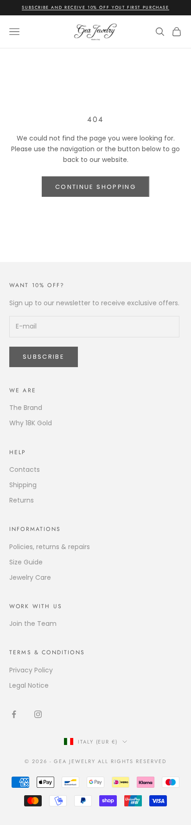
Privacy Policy (31, 670)
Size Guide (26, 562)
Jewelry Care (30, 577)
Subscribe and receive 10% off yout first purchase (95, 7)
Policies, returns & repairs (49, 546)
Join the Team (33, 623)
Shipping (23, 485)
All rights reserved (132, 761)
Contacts (24, 469)
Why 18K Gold (30, 423)
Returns (21, 500)
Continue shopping (95, 186)
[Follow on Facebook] (14, 714)
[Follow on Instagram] (38, 714)
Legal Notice (29, 685)
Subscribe (43, 356)
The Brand (25, 407)
